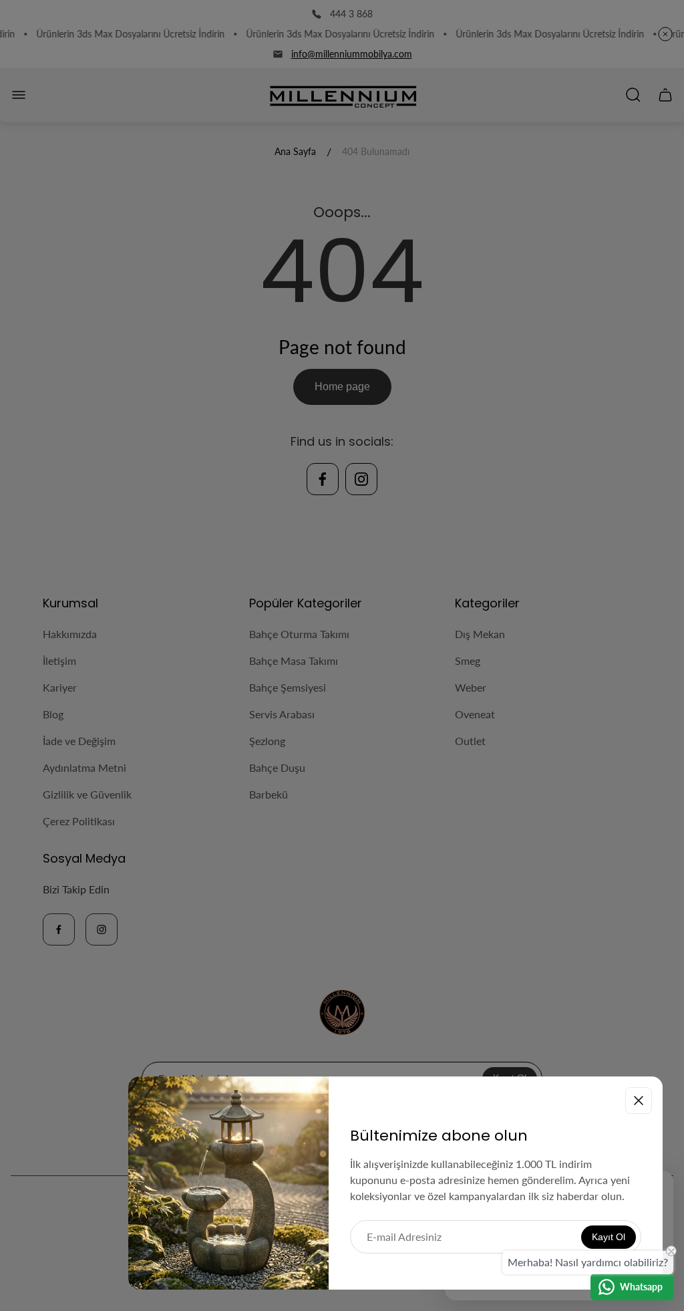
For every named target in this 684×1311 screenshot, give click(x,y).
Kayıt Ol (608, 1236)
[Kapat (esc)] (638, 1100)
